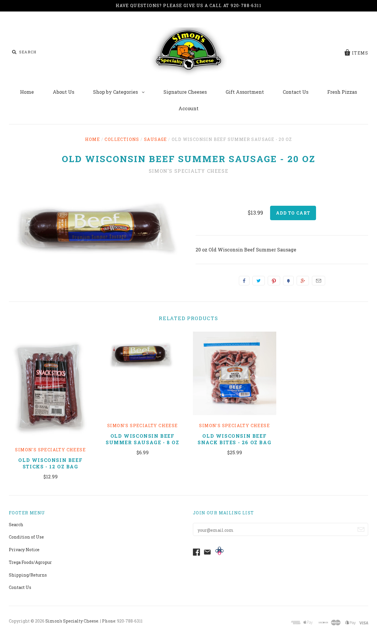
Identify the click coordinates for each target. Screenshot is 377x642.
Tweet (258, 280)
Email (318, 280)
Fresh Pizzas (342, 92)
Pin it (274, 280)
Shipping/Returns (28, 575)
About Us (63, 92)
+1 (303, 280)
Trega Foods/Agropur (30, 562)
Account (188, 108)
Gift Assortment (245, 92)
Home (27, 92)
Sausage (155, 139)
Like (244, 280)
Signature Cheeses (185, 92)
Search (16, 524)
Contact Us (295, 92)
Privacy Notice (24, 549)
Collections (122, 139)
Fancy (288, 280)
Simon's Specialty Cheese (188, 171)
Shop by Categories (116, 92)
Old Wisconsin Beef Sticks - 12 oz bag (50, 463)
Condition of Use (26, 537)
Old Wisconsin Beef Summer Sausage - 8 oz (142, 439)
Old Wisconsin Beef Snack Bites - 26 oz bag (234, 439)
